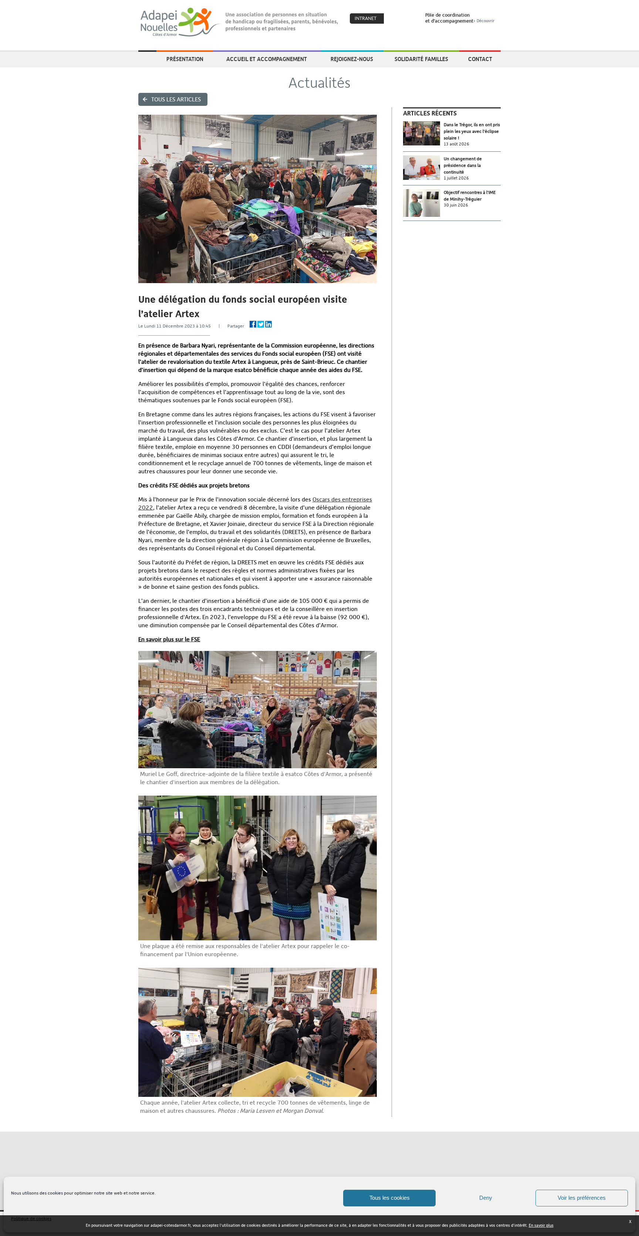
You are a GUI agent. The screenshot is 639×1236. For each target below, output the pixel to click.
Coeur (394, 18)
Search (410, 18)
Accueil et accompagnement (266, 59)
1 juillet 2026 (456, 178)
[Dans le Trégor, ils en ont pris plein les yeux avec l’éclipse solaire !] (423, 133)
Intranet (365, 18)
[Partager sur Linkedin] (268, 324)
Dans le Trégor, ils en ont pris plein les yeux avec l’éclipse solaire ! (472, 131)
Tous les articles (176, 99)
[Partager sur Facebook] (253, 324)
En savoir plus (541, 1225)
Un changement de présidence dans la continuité (463, 165)
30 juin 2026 (456, 205)
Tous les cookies (389, 1198)
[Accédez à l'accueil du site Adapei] (147, 59)
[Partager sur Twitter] (260, 324)
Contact (480, 59)
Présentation (184, 59)
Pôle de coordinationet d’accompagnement (459, 18)
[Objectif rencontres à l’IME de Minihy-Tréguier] (423, 203)
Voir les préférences (582, 1198)
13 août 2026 (456, 144)
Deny (485, 1198)
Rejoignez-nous (352, 59)
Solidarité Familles (421, 59)
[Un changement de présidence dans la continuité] (423, 167)
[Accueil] (239, 22)
